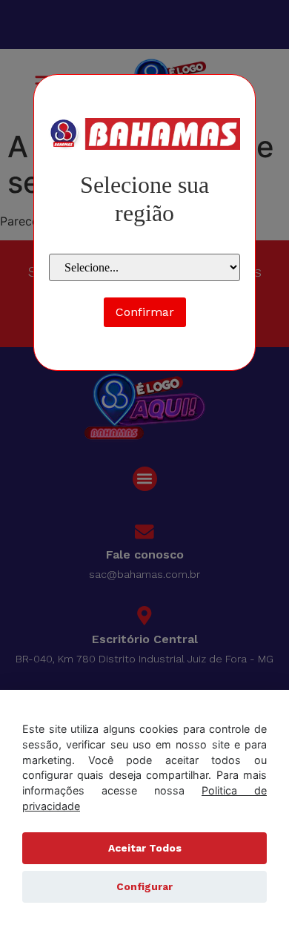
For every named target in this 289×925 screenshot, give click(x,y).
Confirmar (145, 312)
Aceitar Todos (145, 848)
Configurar (144, 886)
